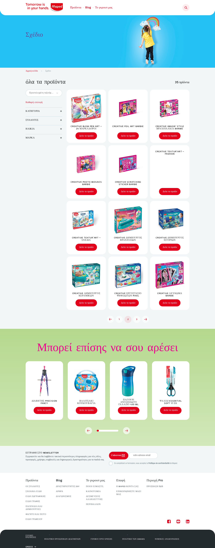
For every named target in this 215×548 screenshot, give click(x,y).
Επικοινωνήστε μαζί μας (128, 493)
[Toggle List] (57, 93)
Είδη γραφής (33, 501)
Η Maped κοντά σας (127, 486)
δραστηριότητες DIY (68, 486)
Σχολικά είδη (34, 491)
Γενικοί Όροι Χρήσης (101, 539)
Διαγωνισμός (63, 496)
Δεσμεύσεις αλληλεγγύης (94, 498)
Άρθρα (59, 491)
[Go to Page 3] (145, 319)
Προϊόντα (75, 7)
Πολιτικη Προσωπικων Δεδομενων (62, 539)
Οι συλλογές (33, 486)
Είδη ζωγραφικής (36, 496)
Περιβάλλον (93, 504)
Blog (88, 7)
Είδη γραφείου (34, 519)
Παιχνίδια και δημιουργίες (34, 507)
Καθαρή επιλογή (34, 102)
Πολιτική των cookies (133, 539)
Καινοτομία (93, 491)
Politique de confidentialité (159, 463)
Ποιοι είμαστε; (95, 486)
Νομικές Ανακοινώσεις (167, 539)
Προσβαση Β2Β (155, 486)
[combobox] (41, 93)
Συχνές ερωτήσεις (31, 536)
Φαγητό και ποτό (36, 514)
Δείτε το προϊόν (44, 410)
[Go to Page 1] (110, 319)
